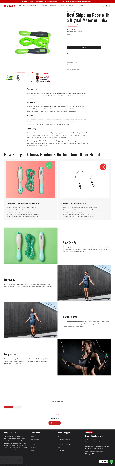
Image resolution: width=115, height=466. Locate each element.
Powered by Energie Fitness (21, 465)
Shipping (69, 31)
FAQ (59, 436)
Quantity (69, 34)
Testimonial (34, 442)
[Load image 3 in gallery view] (33, 77)
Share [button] (70, 53)
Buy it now (84, 47)
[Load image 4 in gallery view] (45, 77)
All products (34, 447)
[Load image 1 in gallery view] (9, 77)
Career (60, 453)
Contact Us (34, 444)
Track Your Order (35, 453)
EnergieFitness (11, 465)
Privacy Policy (62, 450)
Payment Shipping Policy (64, 444)
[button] (31, 6)
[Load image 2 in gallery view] (21, 77)
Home (32, 436)
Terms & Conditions (63, 442)
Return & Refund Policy (64, 439)
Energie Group (35, 439)
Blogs (32, 450)
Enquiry (60, 447)
